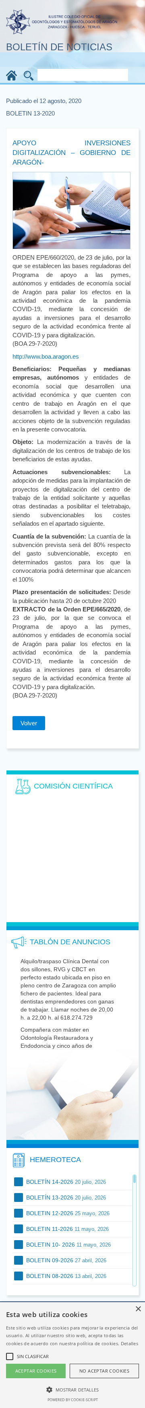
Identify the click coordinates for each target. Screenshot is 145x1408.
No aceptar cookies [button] (104, 1371)
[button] (72, 1389)
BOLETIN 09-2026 (65, 1260)
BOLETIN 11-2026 (67, 1229)
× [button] (138, 1309)
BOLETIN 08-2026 (65, 1276)
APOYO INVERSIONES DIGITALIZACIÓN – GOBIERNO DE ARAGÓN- (71, 153)
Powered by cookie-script (73, 1399)
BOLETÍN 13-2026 (65, 1197)
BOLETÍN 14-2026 (65, 1182)
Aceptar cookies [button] (36, 1371)
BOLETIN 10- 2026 (68, 1244)
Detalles (129, 1343)
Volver (29, 723)
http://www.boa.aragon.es (45, 356)
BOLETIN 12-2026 (67, 1213)
